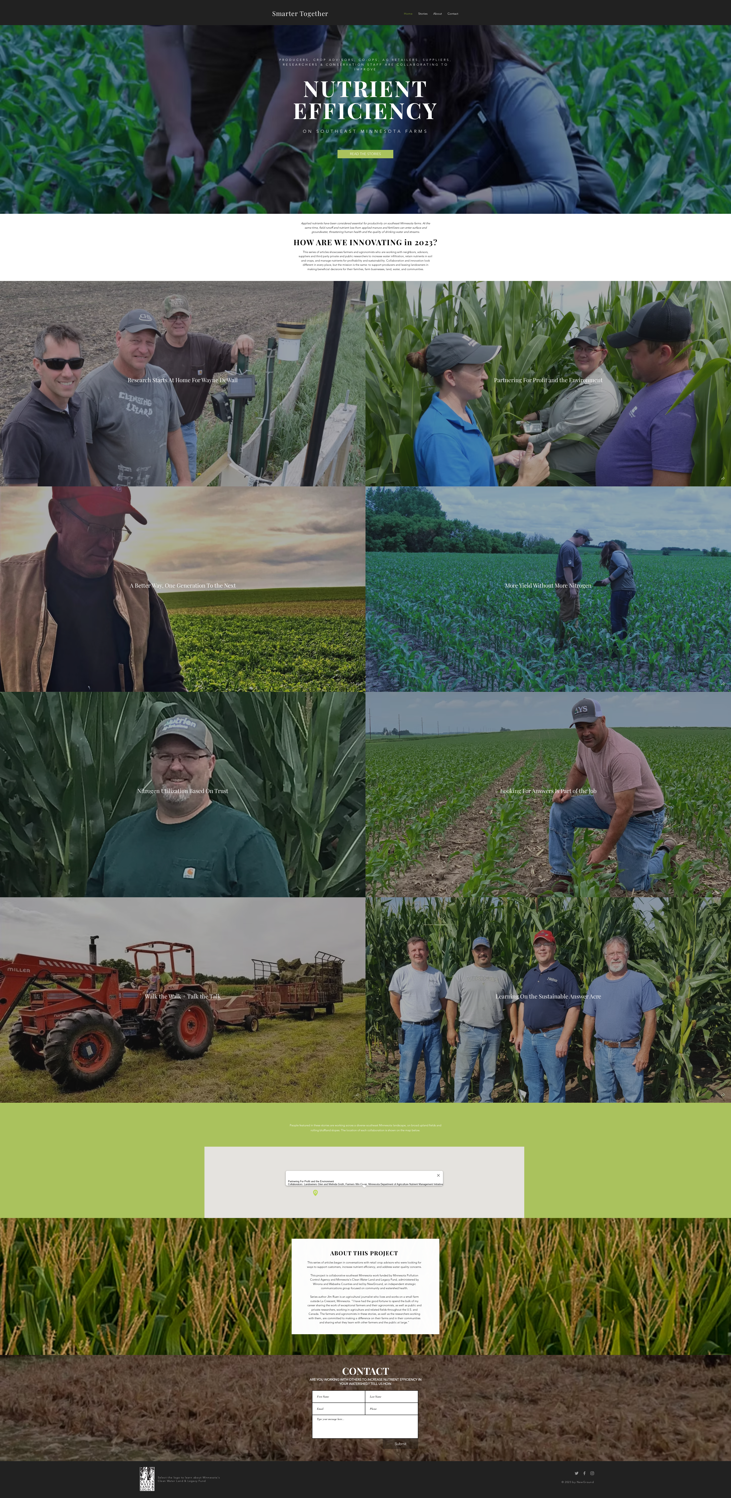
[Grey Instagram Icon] (592, 1473)
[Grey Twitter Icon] (576, 1473)
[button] (357, 478)
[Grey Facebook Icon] (584, 1473)
